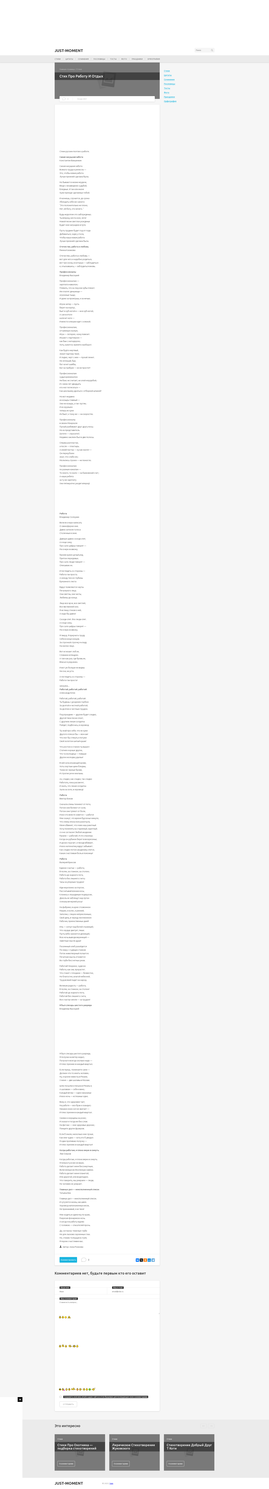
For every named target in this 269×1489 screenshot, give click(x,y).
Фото (124, 59)
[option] (80, 1452)
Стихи (58, 59)
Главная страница (67, 69)
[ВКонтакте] (137, 1260)
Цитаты (69, 59)
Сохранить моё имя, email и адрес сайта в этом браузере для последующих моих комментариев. (106, 1397)
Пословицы (99, 59)
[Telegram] (153, 1260)
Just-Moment (69, 50)
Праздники (137, 59)
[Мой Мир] (149, 1260)
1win (111, 1483)
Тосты (113, 59)
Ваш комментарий (69, 1299)
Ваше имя (65, 1288)
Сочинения (83, 59)
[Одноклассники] (145, 1260)
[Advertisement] (11, 1439)
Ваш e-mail (117, 1288)
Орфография (153, 59)
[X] (141, 1260)
